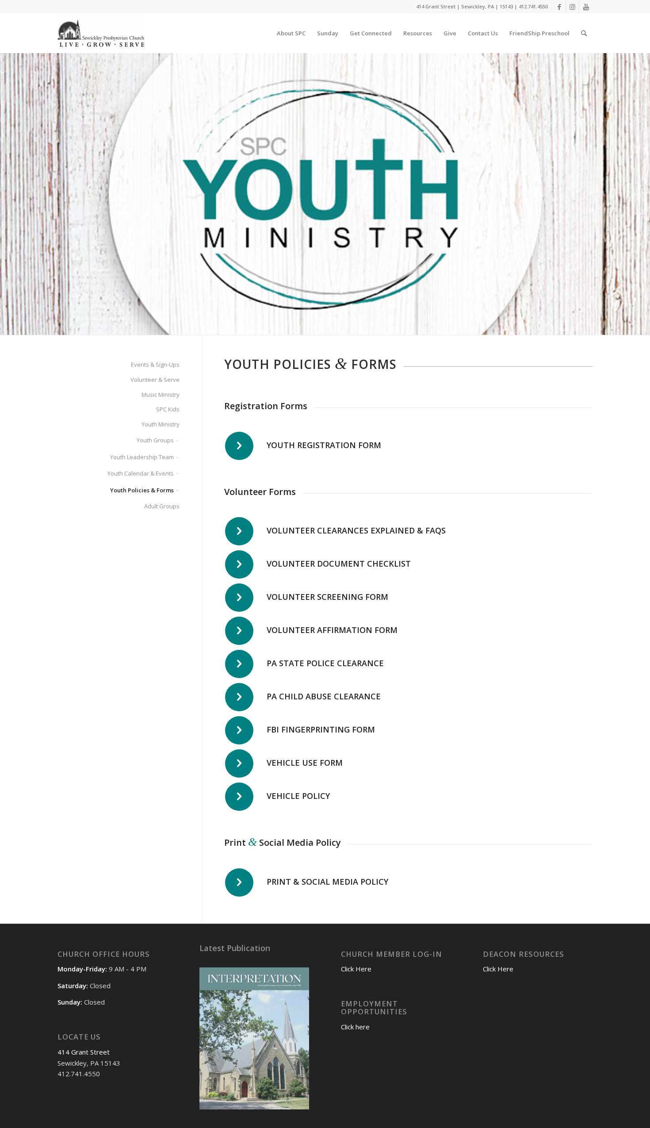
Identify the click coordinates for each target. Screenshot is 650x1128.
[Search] (584, 33)
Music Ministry (160, 395)
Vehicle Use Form (305, 762)
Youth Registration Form (324, 445)
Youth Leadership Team (142, 457)
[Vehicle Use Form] (239, 763)
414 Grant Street (83, 1051)
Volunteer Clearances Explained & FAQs (356, 530)
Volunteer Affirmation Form (332, 630)
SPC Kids (168, 409)
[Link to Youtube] (586, 6)
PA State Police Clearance (325, 663)
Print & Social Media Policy (327, 881)
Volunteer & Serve (155, 380)
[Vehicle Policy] (239, 797)
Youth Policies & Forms (142, 490)
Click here (355, 1026)
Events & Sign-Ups (155, 364)
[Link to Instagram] (572, 6)
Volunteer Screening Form (327, 596)
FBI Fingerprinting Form (321, 729)
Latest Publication (234, 948)
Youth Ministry (160, 424)
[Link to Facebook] (559, 6)
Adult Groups (162, 506)
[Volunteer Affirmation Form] (239, 631)
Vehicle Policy (298, 795)
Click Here (356, 968)
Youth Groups (155, 440)
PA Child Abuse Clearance (324, 696)
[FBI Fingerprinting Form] (239, 730)
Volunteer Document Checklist (339, 563)
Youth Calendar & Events (140, 473)
